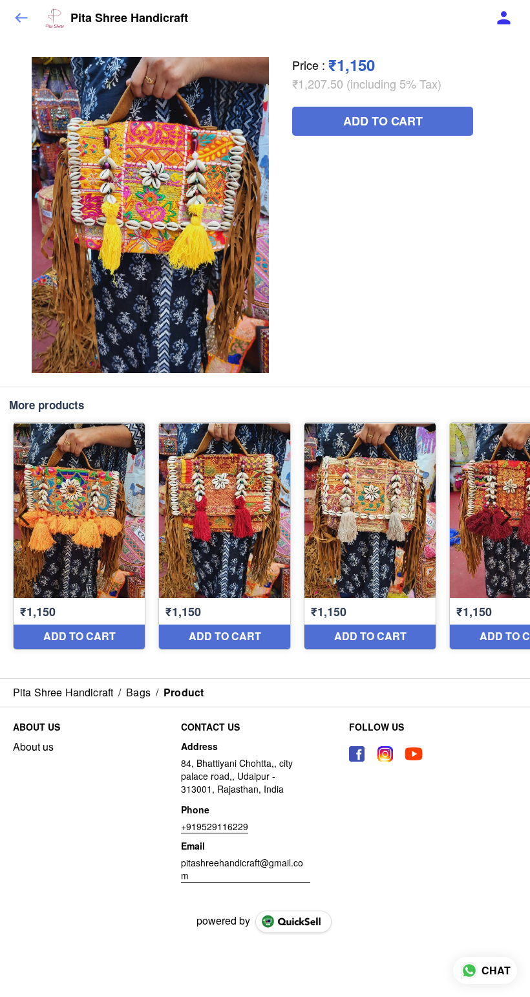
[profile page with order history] (504, 18)
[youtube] (413, 754)
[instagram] (385, 754)
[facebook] (356, 754)
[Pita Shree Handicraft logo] (54, 18)
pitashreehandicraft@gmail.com (242, 869)
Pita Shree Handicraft (129, 18)
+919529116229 (214, 826)
